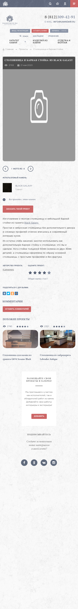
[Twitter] (8, 293)
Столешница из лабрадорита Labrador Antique (55, 357)
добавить (39, 416)
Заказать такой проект (18, 209)
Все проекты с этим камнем (22, 199)
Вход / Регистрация (20, 31)
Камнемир (8, 270)
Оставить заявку (40, 31)
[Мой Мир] (16, 293)
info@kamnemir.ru (64, 22)
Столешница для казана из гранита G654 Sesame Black (17, 357)
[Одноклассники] (12, 293)
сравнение (53, 36)
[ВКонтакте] (4, 293)
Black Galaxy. (31, 223)
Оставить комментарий (17, 309)
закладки (38, 36)
